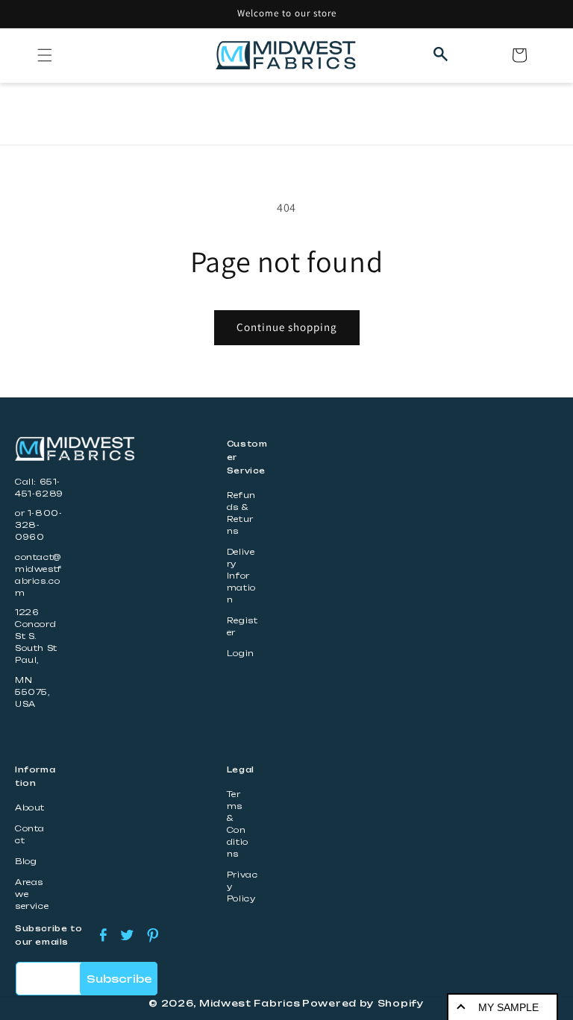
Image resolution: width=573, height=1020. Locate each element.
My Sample (508, 1007)
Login (240, 653)
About (30, 808)
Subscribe (119, 978)
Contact (30, 835)
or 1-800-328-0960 (38, 525)
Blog (26, 861)
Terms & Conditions (237, 824)
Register (242, 627)
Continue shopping (287, 327)
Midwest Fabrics (250, 1003)
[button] (44, 55)
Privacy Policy (242, 887)
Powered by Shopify (363, 1003)
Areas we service (31, 894)
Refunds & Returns (241, 513)
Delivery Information (241, 576)
